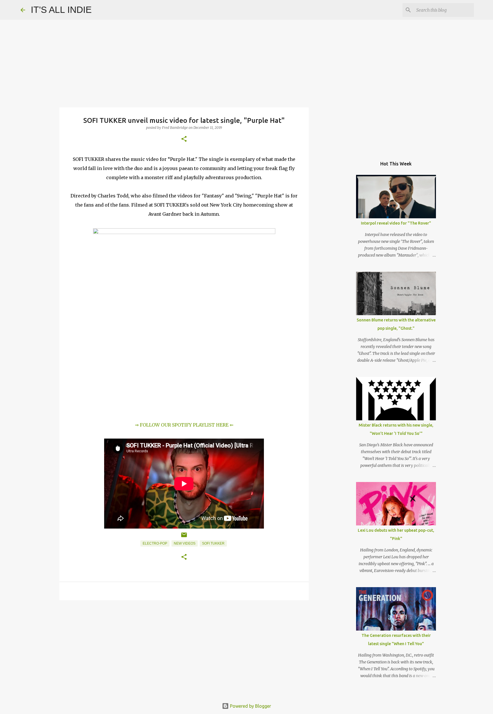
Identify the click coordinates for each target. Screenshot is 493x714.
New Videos (184, 543)
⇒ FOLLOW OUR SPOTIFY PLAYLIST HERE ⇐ (184, 425)
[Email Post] (184, 537)
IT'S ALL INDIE (61, 10)
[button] (184, 139)
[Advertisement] (184, 649)
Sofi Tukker (213, 543)
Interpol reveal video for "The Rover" (396, 223)
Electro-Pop (155, 543)
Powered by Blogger (250, 706)
